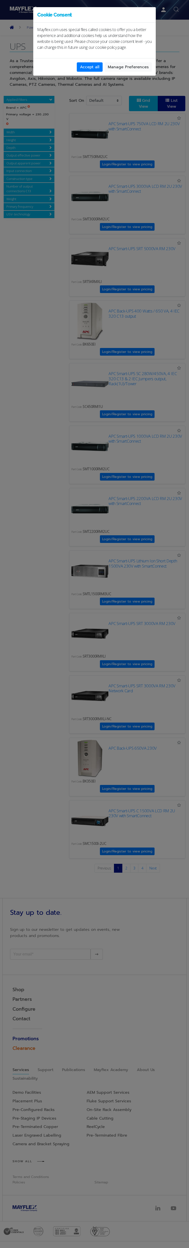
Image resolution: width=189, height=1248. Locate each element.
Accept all (89, 67)
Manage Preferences (128, 67)
